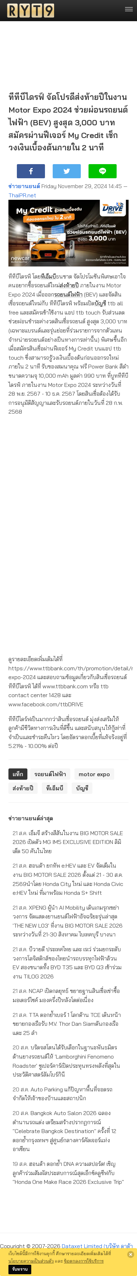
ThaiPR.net (22, 195)
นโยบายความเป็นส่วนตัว (31, 1261)
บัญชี (100, 303)
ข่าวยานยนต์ (24, 186)
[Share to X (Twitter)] (67, 171)
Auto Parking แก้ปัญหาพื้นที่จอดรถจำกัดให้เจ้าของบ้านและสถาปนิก (62, 1094)
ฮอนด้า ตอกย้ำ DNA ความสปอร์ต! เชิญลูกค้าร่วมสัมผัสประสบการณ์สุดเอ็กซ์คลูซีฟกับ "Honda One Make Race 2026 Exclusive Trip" (68, 1172)
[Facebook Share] (31, 171)
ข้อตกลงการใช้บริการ (84, 1261)
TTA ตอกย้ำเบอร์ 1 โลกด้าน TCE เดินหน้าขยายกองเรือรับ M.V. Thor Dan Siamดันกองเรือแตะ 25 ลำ (67, 1023)
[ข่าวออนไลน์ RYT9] (28, 10)
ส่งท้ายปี (69, 285)
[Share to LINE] (103, 171)
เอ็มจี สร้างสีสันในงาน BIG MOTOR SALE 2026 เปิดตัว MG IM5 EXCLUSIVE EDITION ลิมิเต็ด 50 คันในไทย (68, 842)
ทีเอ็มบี (48, 276)
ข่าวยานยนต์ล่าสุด (30, 818)
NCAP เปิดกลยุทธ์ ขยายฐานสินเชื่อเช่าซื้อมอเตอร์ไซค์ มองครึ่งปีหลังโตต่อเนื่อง (66, 995)
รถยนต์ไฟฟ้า (68, 294)
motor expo (94, 774)
